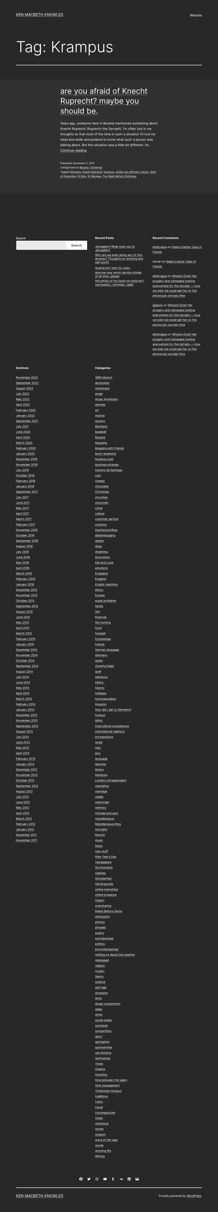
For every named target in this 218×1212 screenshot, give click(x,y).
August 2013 (24, 731)
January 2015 (25, 644)
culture (99, 513)
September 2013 (27, 726)
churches (101, 497)
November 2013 (27, 720)
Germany (75, 171)
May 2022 (23, 399)
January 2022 (25, 415)
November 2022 (27, 377)
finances (101, 617)
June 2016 (23, 557)
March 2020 (24, 442)
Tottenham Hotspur (108, 1091)
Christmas (96, 167)
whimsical (101, 1123)
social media (103, 1020)
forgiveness (103, 639)
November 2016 (27, 530)
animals (100, 404)
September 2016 (27, 540)
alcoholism (102, 383)
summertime (103, 1047)
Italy (98, 747)
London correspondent (110, 780)
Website (196, 15)
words (99, 1145)
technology (102, 1058)
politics (100, 943)
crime (99, 508)
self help (100, 987)
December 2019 (26, 459)
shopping (101, 993)
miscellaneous (104, 818)
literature (101, 775)
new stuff (101, 851)
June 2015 (23, 617)
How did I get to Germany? (113, 709)
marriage (101, 791)
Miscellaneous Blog (108, 824)
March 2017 (24, 519)
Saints (99, 976)
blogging (101, 442)
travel (99, 1107)
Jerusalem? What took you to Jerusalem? (115, 248)
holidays (100, 693)
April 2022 (23, 404)
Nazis (99, 846)
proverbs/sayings (106, 949)
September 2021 (27, 421)
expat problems (105, 600)
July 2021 (22, 426)
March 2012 (24, 818)
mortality (101, 829)
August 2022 (24, 388)
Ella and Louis (104, 562)
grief (98, 671)
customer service (106, 519)
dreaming (101, 551)
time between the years (111, 1080)
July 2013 (22, 737)
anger (99, 393)
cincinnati (101, 502)
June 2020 (23, 431)
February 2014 (25, 704)
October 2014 (25, 660)
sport (98, 1036)
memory (100, 807)
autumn (100, 421)
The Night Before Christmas (119, 176)
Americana (102, 388)
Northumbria (104, 867)
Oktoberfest (103, 878)
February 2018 (25, 481)
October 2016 (25, 535)
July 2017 (22, 497)
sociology (101, 1025)
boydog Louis (104, 459)
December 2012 (26, 769)
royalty (100, 971)
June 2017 (23, 502)
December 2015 (26, 590)
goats (99, 660)
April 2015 (22, 628)
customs (101, 524)
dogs (98, 546)
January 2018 (25, 486)
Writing (100, 1156)
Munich (100, 835)
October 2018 (25, 475)
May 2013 (22, 747)
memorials (102, 802)
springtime (102, 1041)
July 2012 (22, 796)
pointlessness (104, 938)
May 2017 (22, 508)
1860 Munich (103, 377)
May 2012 (22, 807)
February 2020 (26, 448)
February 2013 (25, 758)
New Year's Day (105, 856)
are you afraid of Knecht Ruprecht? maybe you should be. (103, 100)
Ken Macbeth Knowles (39, 14)
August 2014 (24, 671)
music (99, 840)
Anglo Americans (106, 399)
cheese (100, 481)
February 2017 (25, 524)
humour (100, 715)
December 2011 (26, 835)
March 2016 (24, 573)
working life (103, 1150)
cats (98, 475)
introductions (104, 737)
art (97, 410)
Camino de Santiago (108, 470)
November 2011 (26, 840)
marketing (102, 786)
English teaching (106, 584)
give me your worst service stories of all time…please (118, 274)
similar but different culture (132, 171)
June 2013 (23, 742)
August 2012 (24, 791)
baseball (100, 431)
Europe (100, 595)
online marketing (106, 889)
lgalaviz (158, 305)
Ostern (99, 900)
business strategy (107, 464)
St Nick (81, 176)
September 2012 (27, 786)
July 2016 (22, 551)
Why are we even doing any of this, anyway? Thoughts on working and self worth (119, 258)
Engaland (101, 573)
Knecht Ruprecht (92, 171)
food (98, 628)
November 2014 (27, 655)
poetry (99, 933)
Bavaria (84, 167)
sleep (98, 1009)
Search (21, 238)
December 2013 (26, 715)
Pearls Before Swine (108, 911)
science (100, 982)
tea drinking (103, 1052)
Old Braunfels (104, 884)
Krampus (109, 171)
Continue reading (73, 150)
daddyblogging (105, 535)
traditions (101, 1096)
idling (98, 720)
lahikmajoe (160, 247)
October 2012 (25, 780)
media (99, 796)
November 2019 (27, 464)
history (100, 687)
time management (107, 1085)
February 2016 (25, 579)
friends (100, 644)
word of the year (106, 1140)
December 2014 (26, 649)
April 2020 (23, 437)
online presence (106, 894)
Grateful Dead (104, 666)
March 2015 (24, 633)
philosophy (102, 916)
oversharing (103, 905)
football (100, 633)
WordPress (194, 1196)
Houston (101, 704)
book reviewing (105, 453)
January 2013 (25, 764)
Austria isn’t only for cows (112, 268)
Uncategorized (105, 1112)
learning (100, 764)
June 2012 (23, 802)
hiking (99, 682)
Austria (100, 415)
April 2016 (22, 568)
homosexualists (105, 698)
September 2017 (27, 491)
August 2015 (24, 611)
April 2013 (22, 753)
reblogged (102, 960)
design (99, 540)
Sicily (98, 998)
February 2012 (25, 824)
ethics (99, 590)
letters (99, 769)
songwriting (103, 1031)
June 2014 (23, 682)
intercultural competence (112, 726)
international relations (110, 731)
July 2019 (22, 470)
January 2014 (25, 709)
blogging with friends (109, 448)
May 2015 (22, 622)
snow (98, 1014)
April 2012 (22, 813)
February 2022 (26, 410)
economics (102, 557)
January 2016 (25, 584)
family (99, 606)
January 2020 (25, 453)
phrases (100, 927)
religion (100, 965)
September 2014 (27, 666)
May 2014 (22, 687)
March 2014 (24, 698)
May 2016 (22, 562)
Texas (99, 1063)
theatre (100, 1069)
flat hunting (103, 622)
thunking (101, 1074)
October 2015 (25, 600)
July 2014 (22, 677)
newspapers (103, 862)
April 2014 (23, 693)
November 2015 (27, 595)
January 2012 (25, 829)
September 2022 (27, 383)
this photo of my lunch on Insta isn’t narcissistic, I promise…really (119, 282)
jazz (98, 753)
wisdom (100, 1134)
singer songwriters (107, 1003)
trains (99, 1101)
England (100, 579)
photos (100, 922)
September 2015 (27, 606)
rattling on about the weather (115, 954)
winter (99, 1129)
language (101, 758)
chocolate (102, 486)
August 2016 (24, 546)
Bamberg (101, 426)
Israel (98, 742)
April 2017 (22, 513)
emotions (101, 568)
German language (107, 649)
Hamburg (101, 677)
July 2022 (22, 393)
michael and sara (106, 813)
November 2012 (27, 775)
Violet (99, 1118)
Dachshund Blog (106, 530)
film (97, 611)
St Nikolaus (94, 176)
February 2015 (25, 639)
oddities (100, 873)
